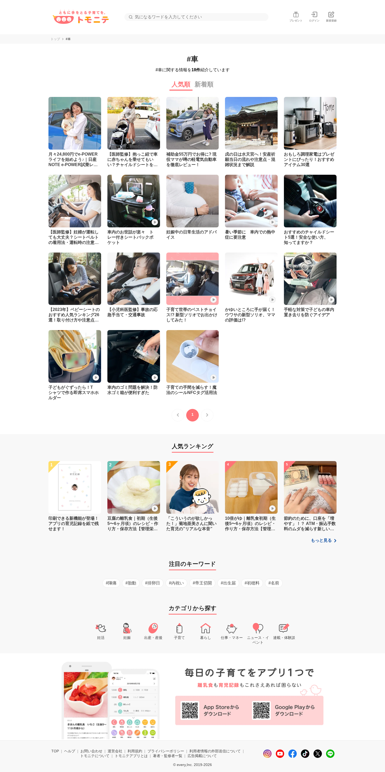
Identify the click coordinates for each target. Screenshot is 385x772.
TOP (55, 751)
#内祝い (176, 583)
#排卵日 (152, 583)
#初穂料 (252, 583)
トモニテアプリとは (131, 756)
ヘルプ (69, 751)
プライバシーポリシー (165, 751)
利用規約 (135, 751)
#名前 (273, 583)
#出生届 (228, 583)
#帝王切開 (202, 583)
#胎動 (130, 583)
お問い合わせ (91, 751)
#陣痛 (111, 583)
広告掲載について (202, 756)
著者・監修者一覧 (167, 756)
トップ (55, 39)
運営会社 (115, 751)
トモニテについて (94, 756)
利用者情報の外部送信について (215, 751)
